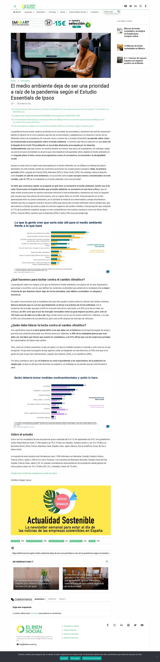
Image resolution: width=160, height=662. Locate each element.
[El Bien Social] (27, 7)
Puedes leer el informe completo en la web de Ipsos (34, 473)
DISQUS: (62, 599)
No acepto (75, 658)
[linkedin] (135, 6)
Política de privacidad (91, 658)
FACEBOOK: (52, 599)
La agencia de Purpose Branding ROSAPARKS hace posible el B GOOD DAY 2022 (46, 116)
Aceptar (64, 658)
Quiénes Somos (70, 630)
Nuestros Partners (71, 638)
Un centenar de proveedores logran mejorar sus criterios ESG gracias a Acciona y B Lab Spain (32, 583)
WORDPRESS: (40, 599)
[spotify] (128, 625)
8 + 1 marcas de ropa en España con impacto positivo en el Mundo (135, 61)
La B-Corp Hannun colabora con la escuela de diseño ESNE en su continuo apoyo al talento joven (53, 126)
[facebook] (145, 6)
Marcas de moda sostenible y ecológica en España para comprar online (134, 32)
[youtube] (125, 6)
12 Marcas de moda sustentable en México (134, 47)
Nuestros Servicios (71, 634)
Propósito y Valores (71, 626)
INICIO (18, 12)
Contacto (94, 12)
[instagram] (140, 6)
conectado (34, 613)
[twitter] (130, 6)
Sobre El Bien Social (77, 12)
